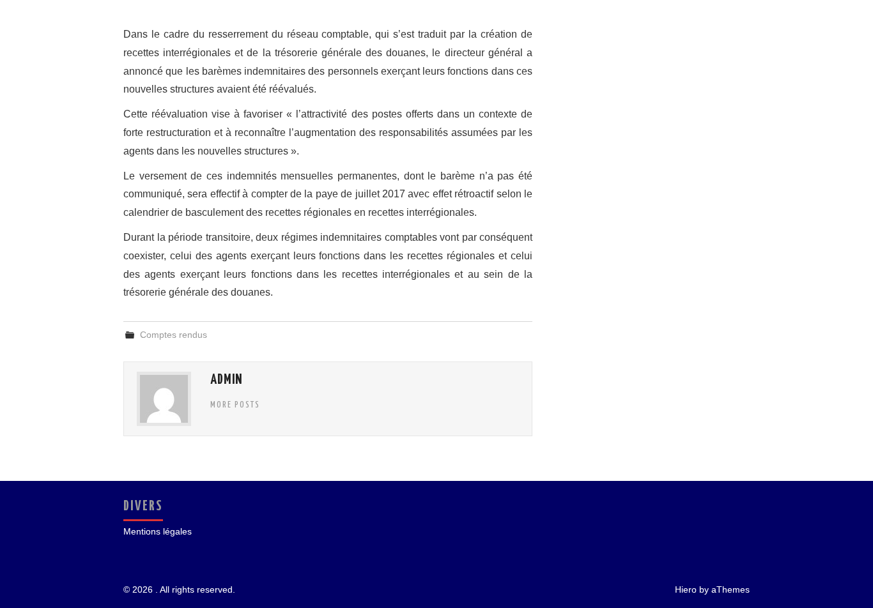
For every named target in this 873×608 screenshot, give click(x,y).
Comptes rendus (173, 335)
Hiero (686, 589)
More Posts (235, 404)
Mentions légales (157, 531)
